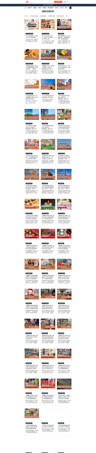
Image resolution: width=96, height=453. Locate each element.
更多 (67, 16)
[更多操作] (37, 32)
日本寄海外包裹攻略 (34, 16)
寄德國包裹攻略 (44, 183)
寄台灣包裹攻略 (28, 333)
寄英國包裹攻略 (43, 16)
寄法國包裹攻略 (61, 183)
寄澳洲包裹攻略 (61, 93)
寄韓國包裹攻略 (44, 333)
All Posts (26, 16)
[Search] (71, 5)
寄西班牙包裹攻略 (29, 183)
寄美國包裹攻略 (51, 16)
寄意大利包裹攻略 (61, 153)
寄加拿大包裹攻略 (60, 16)
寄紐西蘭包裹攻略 (29, 273)
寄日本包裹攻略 (61, 333)
